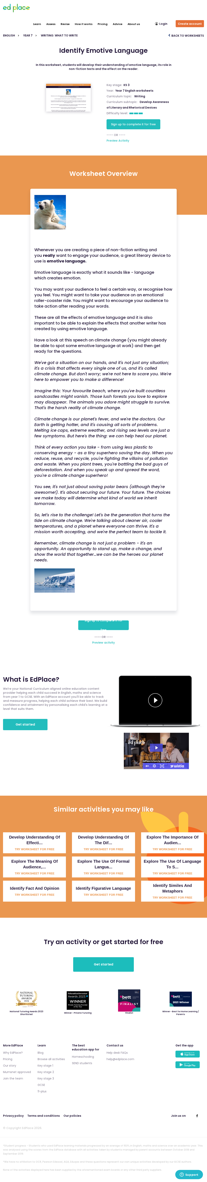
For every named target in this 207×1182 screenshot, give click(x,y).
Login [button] (163, 24)
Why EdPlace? (13, 1053)
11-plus (42, 1091)
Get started (25, 724)
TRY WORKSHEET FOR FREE (34, 849)
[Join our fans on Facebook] (197, 1116)
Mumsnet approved (17, 1072)
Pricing (103, 24)
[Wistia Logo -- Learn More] (177, 766)
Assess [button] (50, 24)
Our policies (72, 1116)
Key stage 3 (46, 1078)
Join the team (13, 1078)
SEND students (82, 1063)
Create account (190, 24)
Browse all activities (51, 1059)
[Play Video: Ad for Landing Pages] (156, 748)
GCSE (41, 1085)
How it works (83, 24)
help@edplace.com (120, 1059)
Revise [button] (65, 24)
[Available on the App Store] (189, 1056)
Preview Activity (118, 141)
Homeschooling (83, 1057)
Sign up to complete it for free (133, 124)
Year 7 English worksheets (134, 91)
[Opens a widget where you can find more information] (189, 1175)
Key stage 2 (46, 1072)
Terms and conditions (43, 1116)
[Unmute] (147, 766)
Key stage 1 (45, 1066)
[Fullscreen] (162, 766)
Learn (37, 24)
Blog (40, 1053)
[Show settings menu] (154, 766)
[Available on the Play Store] (189, 1066)
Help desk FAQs (117, 1053)
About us (134, 24)
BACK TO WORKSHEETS (187, 36)
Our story (9, 1066)
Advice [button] (117, 24)
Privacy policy (13, 1116)
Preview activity (103, 643)
